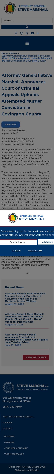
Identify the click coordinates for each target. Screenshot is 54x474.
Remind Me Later (35, 250)
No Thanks (16, 250)
